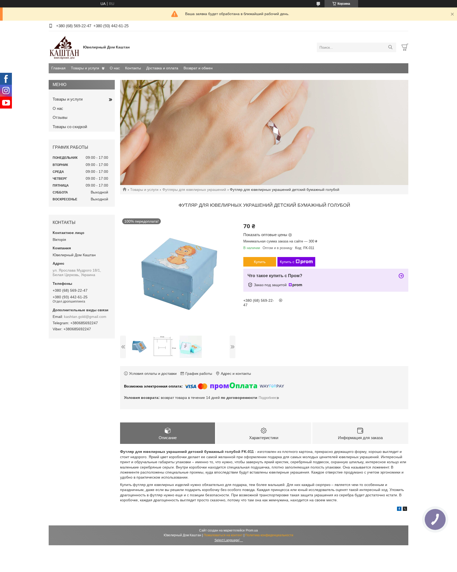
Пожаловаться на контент (223, 535)
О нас (115, 68)
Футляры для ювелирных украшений (194, 189)
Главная (58, 68)
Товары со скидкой (70, 126)
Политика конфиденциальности (269, 535)
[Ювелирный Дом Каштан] (64, 47)
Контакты (133, 68)
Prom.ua (252, 530)
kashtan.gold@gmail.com (85, 316)
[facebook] (399, 509)
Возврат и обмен (198, 68)
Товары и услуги (85, 68)
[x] (405, 509)
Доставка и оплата (162, 68)
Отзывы (60, 117)
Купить (260, 262)
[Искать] (390, 47)
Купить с (287, 262)
